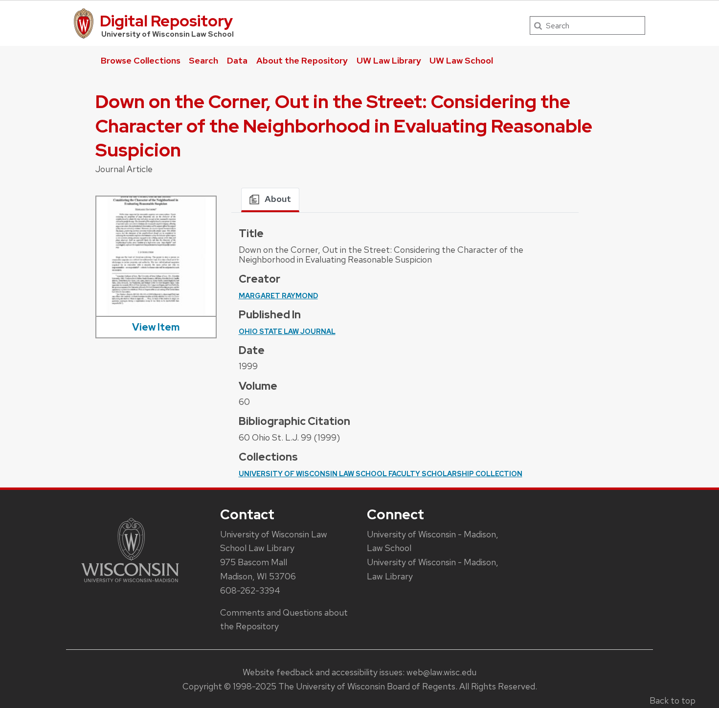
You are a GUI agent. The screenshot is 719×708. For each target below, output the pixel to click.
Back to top (673, 700)
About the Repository (302, 60)
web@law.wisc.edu (441, 672)
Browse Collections (140, 60)
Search (203, 60)
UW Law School (461, 60)
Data (237, 60)
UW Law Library (389, 60)
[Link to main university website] (130, 584)
